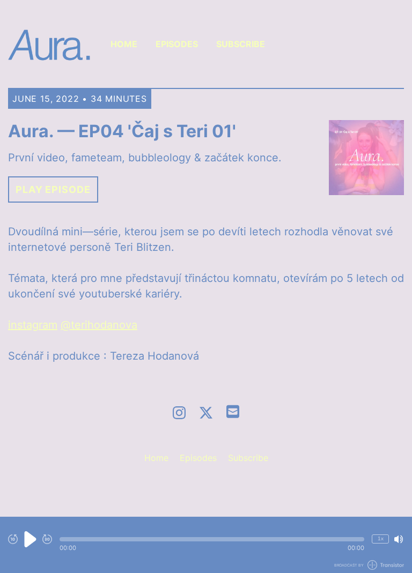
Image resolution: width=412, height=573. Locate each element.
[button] (212, 539)
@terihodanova (99, 324)
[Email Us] (232, 410)
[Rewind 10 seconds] (13, 539)
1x (381, 538)
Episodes (177, 44)
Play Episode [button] (53, 189)
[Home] (49, 44)
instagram (32, 324)
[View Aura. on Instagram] (179, 412)
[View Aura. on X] (206, 412)
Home (124, 44)
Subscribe (240, 44)
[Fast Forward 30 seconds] (47, 539)
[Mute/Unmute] (398, 539)
